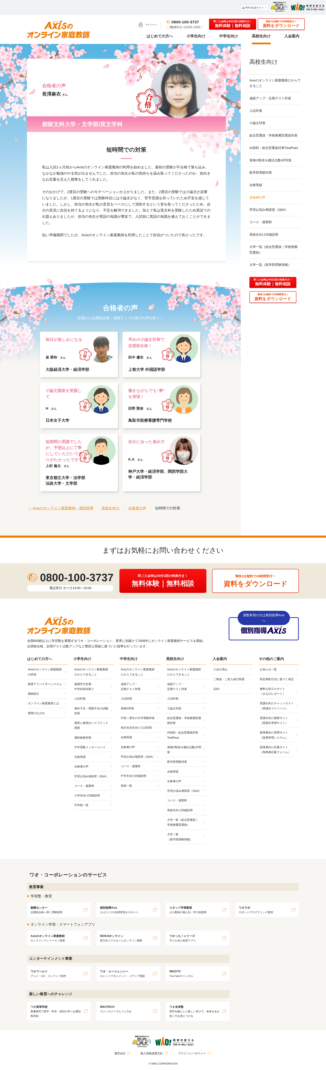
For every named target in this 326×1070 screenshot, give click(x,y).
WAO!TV (181, 973)
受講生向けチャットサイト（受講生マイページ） (277, 706)
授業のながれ (36, 713)
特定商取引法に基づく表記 (277, 679)
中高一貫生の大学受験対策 (138, 718)
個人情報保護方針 (151, 1053)
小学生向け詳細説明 (87, 795)
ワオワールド (48, 973)
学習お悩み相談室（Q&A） (268, 210)
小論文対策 (257, 123)
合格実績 (255, 185)
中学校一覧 (81, 805)
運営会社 (120, 1053)
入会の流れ (220, 669)
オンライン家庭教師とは (43, 703)
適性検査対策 (82, 737)
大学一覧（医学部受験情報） (270, 265)
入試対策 (255, 111)
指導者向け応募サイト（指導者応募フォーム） (275, 750)
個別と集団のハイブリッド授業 (91, 725)
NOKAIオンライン (121, 938)
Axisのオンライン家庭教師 (48, 938)
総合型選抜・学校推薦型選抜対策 (273, 135)
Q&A (216, 688)
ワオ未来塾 (194, 1011)
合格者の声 (257, 197)
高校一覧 (126, 785)
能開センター (46, 910)
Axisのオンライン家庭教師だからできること (275, 83)
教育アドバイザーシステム (45, 684)
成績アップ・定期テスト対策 (270, 98)
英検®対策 (127, 708)
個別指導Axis (119, 910)
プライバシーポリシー (192, 1053)
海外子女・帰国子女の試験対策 (91, 711)
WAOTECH (116, 1009)
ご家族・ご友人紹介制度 (228, 679)
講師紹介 (33, 693)
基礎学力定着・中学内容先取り (84, 686)
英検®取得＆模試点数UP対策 (270, 160)
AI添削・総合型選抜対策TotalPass (273, 148)
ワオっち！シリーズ (182, 938)
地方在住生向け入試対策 (136, 727)
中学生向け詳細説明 (133, 775)
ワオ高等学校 (56, 1011)
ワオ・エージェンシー (122, 973)
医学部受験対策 (260, 172)
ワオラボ (256, 910)
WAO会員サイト (254, 7)
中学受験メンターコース (89, 747)
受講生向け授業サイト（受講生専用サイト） (274, 720)
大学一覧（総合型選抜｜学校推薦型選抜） (273, 249)
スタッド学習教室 (187, 910)
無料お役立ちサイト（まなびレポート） (272, 691)
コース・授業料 (260, 222)
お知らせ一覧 (268, 669)
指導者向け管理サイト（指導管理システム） (274, 735)
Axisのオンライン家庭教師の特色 (45, 672)
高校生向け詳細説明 (263, 234)
